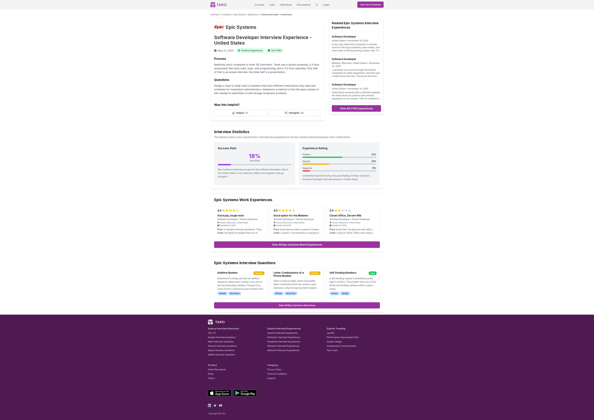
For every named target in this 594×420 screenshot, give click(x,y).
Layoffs (330, 333)
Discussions (303, 4)
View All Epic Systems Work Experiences (297, 244)
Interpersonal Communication (341, 346)
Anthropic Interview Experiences (283, 337)
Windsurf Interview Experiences (283, 346)
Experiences (253, 14)
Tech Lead (332, 350)
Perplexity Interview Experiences (283, 341)
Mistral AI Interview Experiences (283, 350)
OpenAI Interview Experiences (282, 333)
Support (271, 378)
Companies (227, 14)
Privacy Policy (274, 369)
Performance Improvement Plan (343, 337)
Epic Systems (240, 14)
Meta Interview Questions (221, 341)
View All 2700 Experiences (356, 108)
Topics (211, 378)
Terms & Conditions (277, 373)
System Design (334, 341)
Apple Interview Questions (221, 350)
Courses (259, 4)
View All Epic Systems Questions (297, 305)
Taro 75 (212, 333)
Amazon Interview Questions (222, 346)
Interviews (286, 4)
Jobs (272, 4)
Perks (211, 373)
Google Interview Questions (222, 337)
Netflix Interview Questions (221, 354)
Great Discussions (217, 369)
